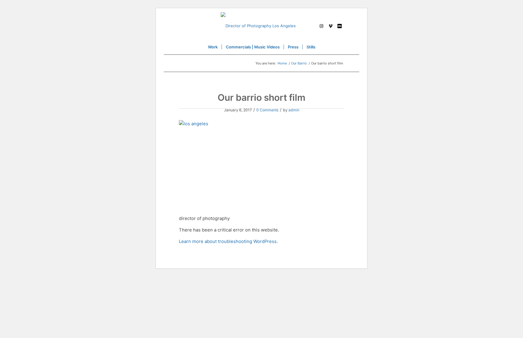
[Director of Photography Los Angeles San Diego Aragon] (261, 25)
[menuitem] (213, 46)
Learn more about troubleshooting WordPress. (228, 241)
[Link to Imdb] (339, 25)
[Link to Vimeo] (330, 25)
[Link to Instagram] (321, 25)
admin (293, 110)
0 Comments (267, 110)
